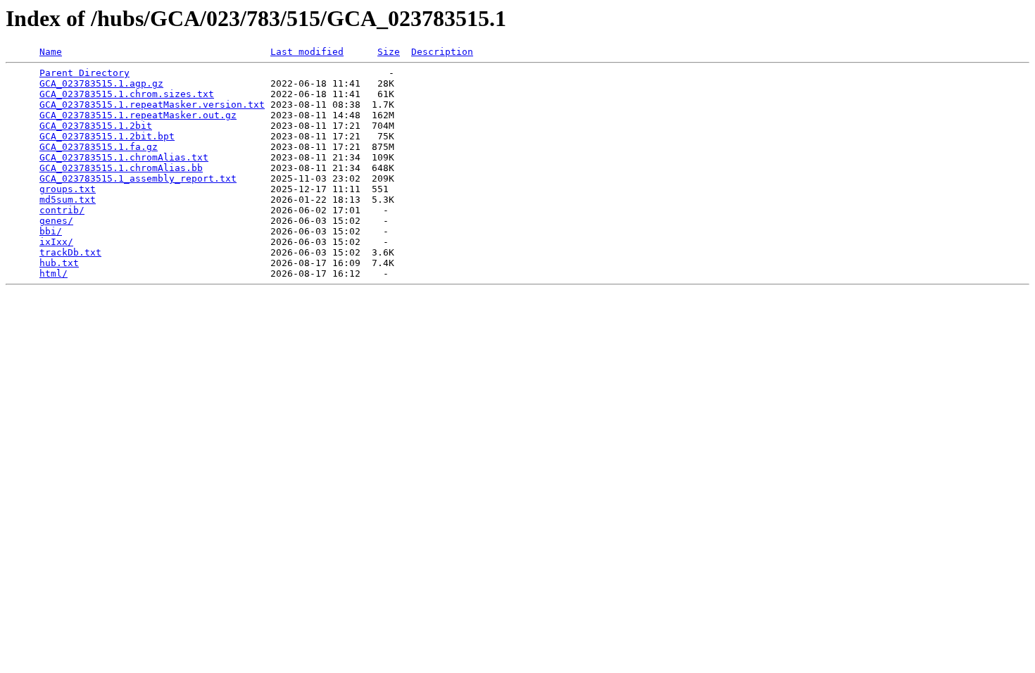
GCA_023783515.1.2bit (95, 125)
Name (50, 51)
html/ (53, 273)
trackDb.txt (70, 252)
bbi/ (50, 231)
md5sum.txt (67, 199)
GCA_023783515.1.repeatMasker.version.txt (152, 104)
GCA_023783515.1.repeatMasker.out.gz (138, 115)
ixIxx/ (56, 242)
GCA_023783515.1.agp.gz (101, 83)
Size (388, 51)
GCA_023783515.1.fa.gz (98, 146)
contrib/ (61, 210)
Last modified (307, 51)
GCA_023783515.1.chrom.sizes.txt (126, 94)
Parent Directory (84, 73)
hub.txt (59, 263)
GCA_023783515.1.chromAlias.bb (121, 168)
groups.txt (67, 189)
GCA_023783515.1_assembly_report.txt (138, 178)
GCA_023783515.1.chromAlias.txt (123, 157)
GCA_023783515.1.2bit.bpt (107, 136)
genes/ (56, 220)
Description (442, 51)
